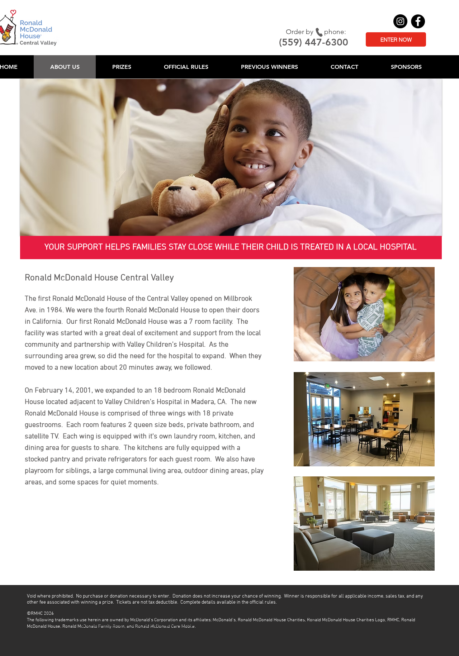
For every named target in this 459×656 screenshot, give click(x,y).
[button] (121, 67)
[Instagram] (400, 21)
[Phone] (319, 32)
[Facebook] (418, 21)
